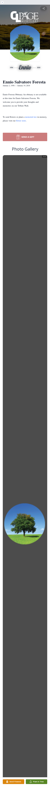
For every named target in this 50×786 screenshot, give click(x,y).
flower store (21, 120)
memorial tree (31, 116)
